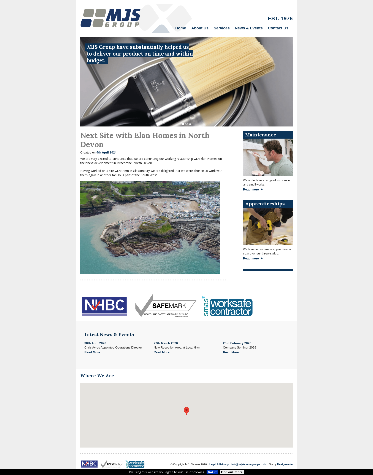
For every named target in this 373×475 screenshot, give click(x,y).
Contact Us (278, 28)
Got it (212, 472)
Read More (92, 352)
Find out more (232, 472)
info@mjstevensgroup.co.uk (248, 464)
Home (180, 28)
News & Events (249, 28)
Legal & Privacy (219, 464)
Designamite (285, 464)
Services (222, 28)
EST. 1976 (280, 18)
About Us (200, 28)
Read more (251, 189)
